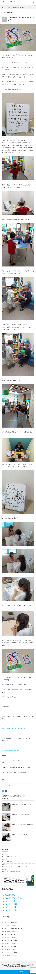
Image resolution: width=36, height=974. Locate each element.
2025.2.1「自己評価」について (9, 861)
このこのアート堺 (9, 901)
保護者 (8, 925)
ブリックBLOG (6, 785)
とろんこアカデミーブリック (13, 898)
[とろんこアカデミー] (8, 2)
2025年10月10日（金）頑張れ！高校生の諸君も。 (22, 825)
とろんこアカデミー (10, 895)
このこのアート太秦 (10, 910)
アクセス (12, 965)
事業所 (4, 925)
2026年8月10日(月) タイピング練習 (20, 814)
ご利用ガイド (6, 965)
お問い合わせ (29, 965)
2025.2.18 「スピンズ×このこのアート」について (14, 866)
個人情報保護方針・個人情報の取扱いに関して (18, 966)
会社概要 (17, 965)
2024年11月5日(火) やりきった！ (20, 834)
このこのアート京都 (10, 904)
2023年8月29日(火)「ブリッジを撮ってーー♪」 (13, 796)
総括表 (13, 925)
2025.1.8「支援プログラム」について (11, 871)
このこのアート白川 (10, 907)
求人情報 (23, 965)
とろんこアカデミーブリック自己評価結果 (13, 728)
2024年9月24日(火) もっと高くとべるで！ (22, 804)
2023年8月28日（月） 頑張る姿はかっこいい (14, 795)
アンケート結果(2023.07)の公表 (10, 750)
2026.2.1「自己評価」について (9, 856)
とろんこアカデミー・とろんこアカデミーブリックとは (20, 964)
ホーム (3, 964)
